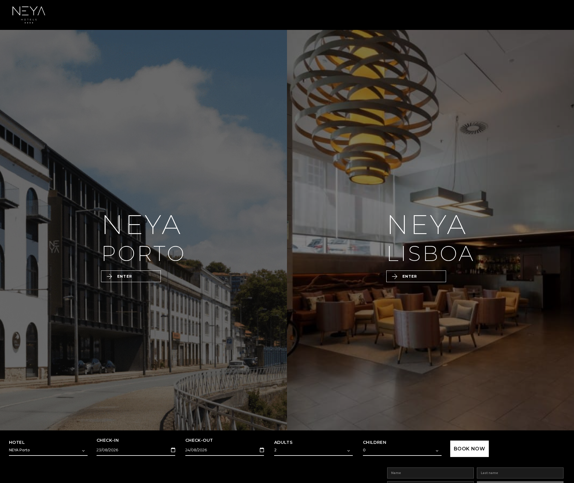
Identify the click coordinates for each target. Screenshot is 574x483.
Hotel (17, 442)
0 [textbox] (364, 450)
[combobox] (48, 451)
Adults (283, 442)
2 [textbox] (275, 450)
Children (374, 442)
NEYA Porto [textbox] (19, 450)
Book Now (469, 449)
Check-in (108, 440)
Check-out (199, 440)
